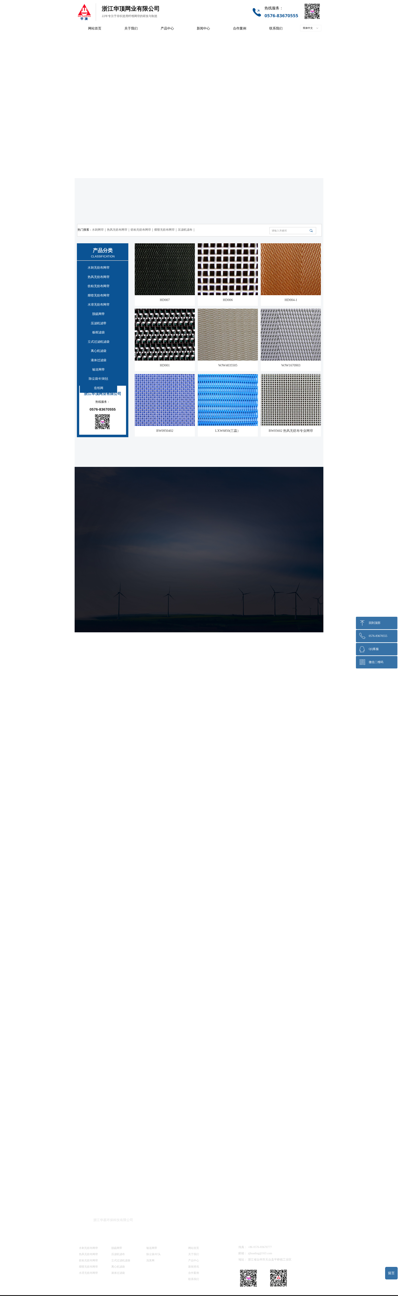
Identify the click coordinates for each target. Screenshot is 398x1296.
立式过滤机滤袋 (98, 341)
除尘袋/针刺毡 (98, 378)
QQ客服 (374, 649)
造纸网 (98, 388)
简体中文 (308, 28)
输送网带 (98, 369)
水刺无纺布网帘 (98, 267)
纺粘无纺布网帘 (98, 286)
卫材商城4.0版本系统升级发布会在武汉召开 (241, 1097)
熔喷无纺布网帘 (98, 295)
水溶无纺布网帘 (98, 304)
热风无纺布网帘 (98, 277)
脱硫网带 (98, 314)
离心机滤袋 (98, 350)
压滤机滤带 (98, 323)
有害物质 (300, 897)
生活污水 (260, 897)
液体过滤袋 (98, 360)
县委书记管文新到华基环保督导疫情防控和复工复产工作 (129, 1174)
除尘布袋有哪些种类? (223, 1132)
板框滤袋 (98, 332)
